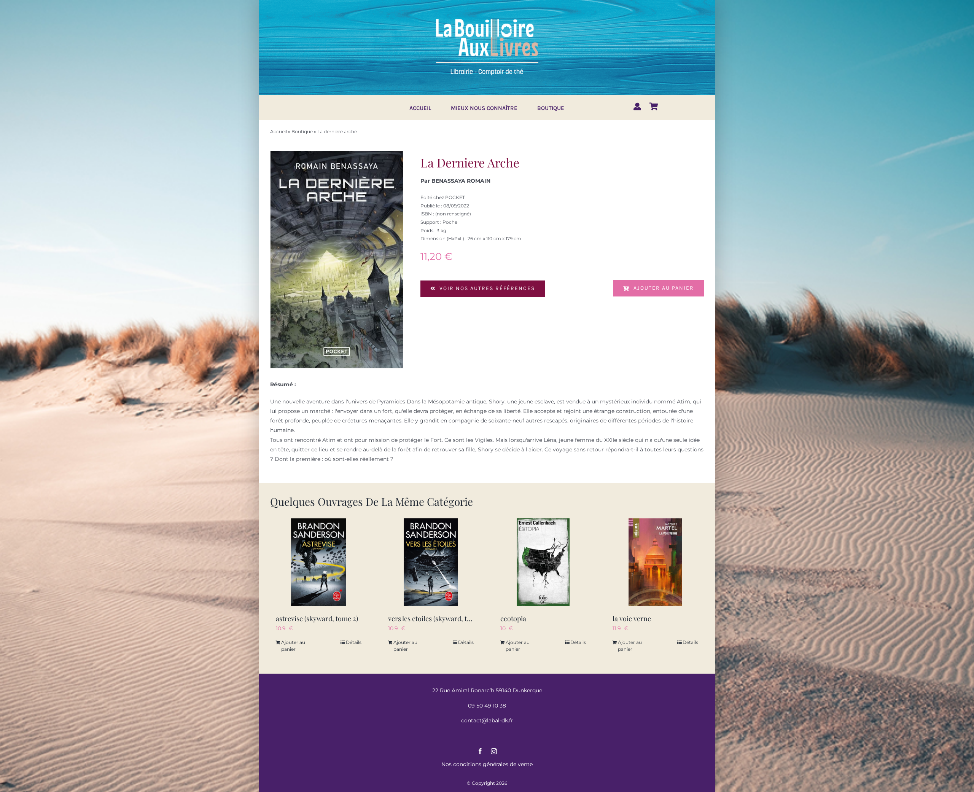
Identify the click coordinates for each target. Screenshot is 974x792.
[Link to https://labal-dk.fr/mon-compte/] (637, 106)
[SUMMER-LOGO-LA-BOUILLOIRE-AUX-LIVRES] (487, 17)
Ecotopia (513, 618)
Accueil (278, 131)
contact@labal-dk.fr (487, 720)
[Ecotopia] (543, 562)
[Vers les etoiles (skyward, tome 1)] (430, 562)
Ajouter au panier (663, 288)
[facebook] (480, 751)
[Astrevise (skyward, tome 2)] (318, 562)
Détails (353, 642)
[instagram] (494, 751)
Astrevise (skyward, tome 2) (317, 618)
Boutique (302, 131)
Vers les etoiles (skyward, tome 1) (437, 618)
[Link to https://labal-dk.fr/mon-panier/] (653, 106)
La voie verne (632, 618)
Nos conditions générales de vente (487, 764)
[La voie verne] (655, 562)
